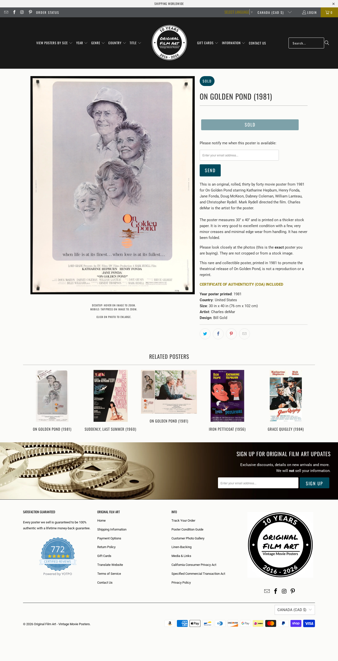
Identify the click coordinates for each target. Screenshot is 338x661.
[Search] (327, 43)
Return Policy (106, 547)
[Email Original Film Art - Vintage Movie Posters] (6, 12)
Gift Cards (104, 556)
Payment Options (109, 538)
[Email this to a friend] (244, 333)
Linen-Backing (181, 547)
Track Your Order (183, 520)
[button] (54, 43)
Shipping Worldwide (169, 3)
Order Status (47, 12)
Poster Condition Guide (187, 529)
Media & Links (181, 556)
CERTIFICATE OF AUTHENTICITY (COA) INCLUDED (241, 284)
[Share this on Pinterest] (231, 333)
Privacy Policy (181, 582)
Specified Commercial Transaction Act (198, 574)
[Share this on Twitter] (205, 333)
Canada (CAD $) (271, 12)
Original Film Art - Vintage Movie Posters (62, 624)
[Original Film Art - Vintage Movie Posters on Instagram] (22, 12)
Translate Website (110, 565)
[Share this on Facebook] (218, 333)
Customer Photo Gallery (187, 538)
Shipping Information (111, 529)
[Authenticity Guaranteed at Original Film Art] (23, 579)
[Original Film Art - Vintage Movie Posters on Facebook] (14, 12)
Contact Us (105, 582)
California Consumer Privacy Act (193, 565)
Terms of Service (109, 574)
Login (312, 12)
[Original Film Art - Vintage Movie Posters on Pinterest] (30, 12)
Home (101, 520)
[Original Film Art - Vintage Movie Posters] (169, 43)
